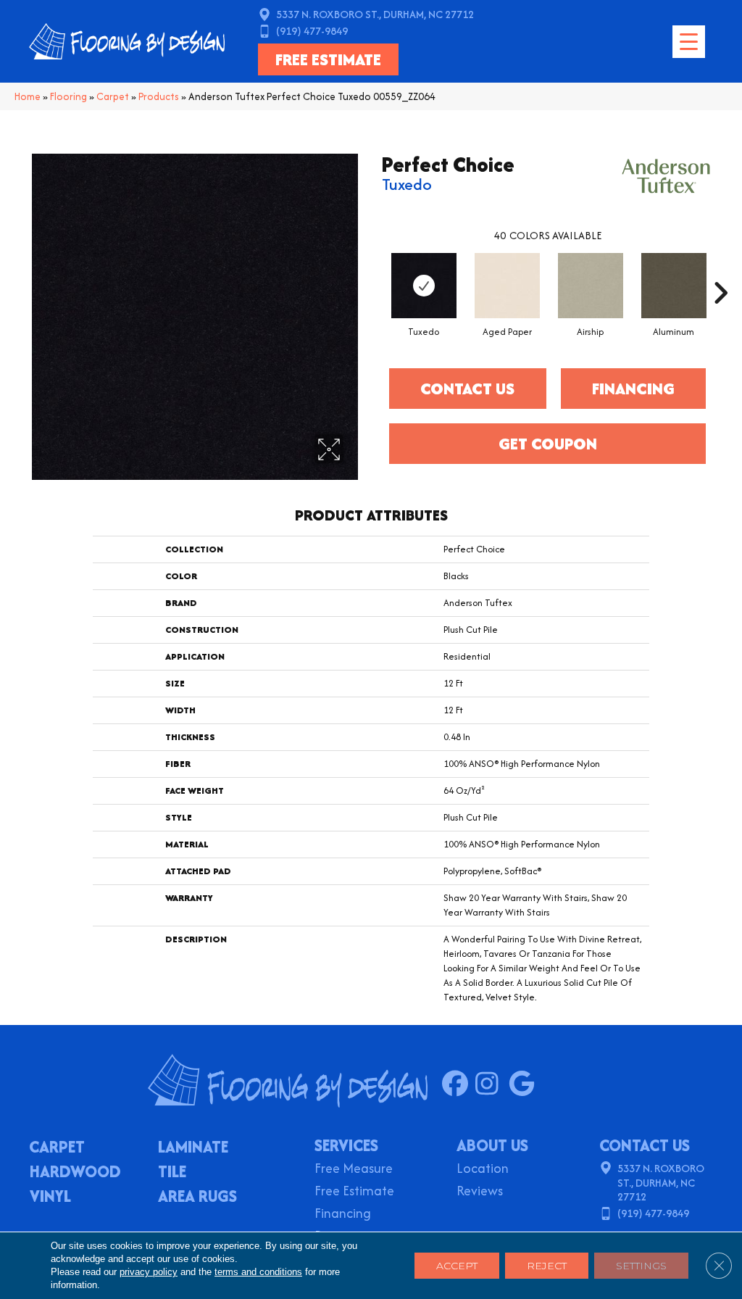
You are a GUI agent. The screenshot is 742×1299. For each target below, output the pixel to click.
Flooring (68, 96)
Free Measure (353, 1169)
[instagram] (491, 1084)
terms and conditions (258, 1271)
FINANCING (633, 388)
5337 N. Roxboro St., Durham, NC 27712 (375, 14)
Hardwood (75, 1173)
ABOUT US (492, 1145)
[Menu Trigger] (688, 41)
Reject (547, 1265)
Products (158, 96)
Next (720, 271)
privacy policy (149, 1271)
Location (483, 1169)
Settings (641, 1265)
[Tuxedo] (424, 285)
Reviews (480, 1192)
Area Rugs (197, 1197)
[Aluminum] (674, 285)
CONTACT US (644, 1145)
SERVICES (346, 1145)
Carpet (112, 96)
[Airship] (590, 285)
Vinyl (50, 1197)
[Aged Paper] (507, 285)
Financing (342, 1214)
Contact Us (467, 388)
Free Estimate (354, 1192)
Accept (457, 1265)
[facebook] (458, 1084)
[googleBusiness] (525, 1084)
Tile (172, 1173)
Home (27, 96)
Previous (374, 271)
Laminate (193, 1148)
